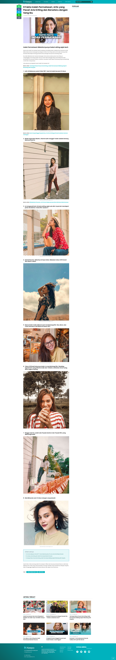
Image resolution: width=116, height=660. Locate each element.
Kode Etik (69, 648)
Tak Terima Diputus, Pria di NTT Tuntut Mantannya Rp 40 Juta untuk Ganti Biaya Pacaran (44, 554)
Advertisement (63, 647)
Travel (60, 1)
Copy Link (19, 17)
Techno (46, 1)
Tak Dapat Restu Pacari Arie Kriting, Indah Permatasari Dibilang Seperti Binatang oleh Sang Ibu (45, 558)
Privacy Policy (70, 650)
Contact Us (62, 648)
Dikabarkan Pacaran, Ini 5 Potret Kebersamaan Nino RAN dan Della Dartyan (49, 202)
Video (53, 1)
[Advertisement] (58, 586)
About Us (61, 650)
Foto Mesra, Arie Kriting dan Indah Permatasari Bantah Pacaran (39, 556)
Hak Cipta (69, 647)
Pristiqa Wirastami (33, 15)
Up (113, 658)
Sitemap (61, 651)
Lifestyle (38, 1)
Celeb (24, 614)
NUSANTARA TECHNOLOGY (32, 650)
